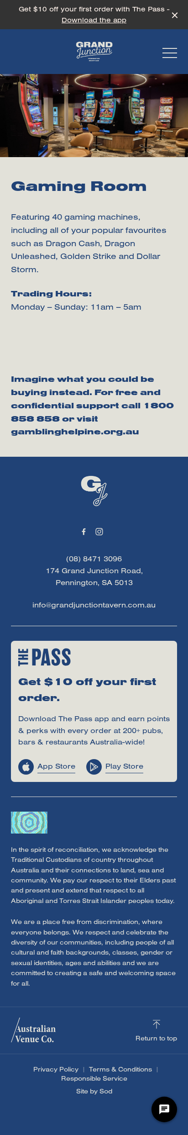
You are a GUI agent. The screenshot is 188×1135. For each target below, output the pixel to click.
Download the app (94, 20)
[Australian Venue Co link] (33, 1030)
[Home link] (94, 51)
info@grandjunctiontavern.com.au (94, 604)
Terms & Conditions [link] (120, 1069)
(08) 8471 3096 (94, 558)
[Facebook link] (83, 531)
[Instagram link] (99, 531)
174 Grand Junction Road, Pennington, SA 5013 (94, 576)
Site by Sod (94, 1091)
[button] (169, 55)
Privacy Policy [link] (55, 1069)
